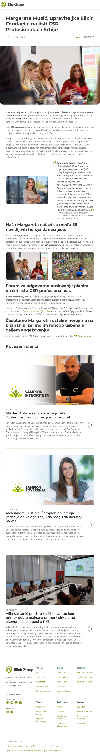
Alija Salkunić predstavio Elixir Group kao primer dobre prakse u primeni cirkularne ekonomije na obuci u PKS (40, 618)
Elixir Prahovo (62, 677)
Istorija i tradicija (43, 691)
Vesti (78, 37)
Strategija (40, 677)
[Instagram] (16, 703)
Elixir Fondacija (63, 691)
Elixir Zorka (61, 672)
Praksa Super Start (85, 711)
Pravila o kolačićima (49, 746)
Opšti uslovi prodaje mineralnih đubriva (23, 750)
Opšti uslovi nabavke (52, 750)
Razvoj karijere (83, 723)
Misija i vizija (42, 672)
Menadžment (42, 686)
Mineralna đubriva (85, 672)
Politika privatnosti (14, 746)
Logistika (40, 707)
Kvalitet (60, 707)
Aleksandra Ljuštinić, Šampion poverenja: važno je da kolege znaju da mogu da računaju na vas (44, 517)
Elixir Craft (61, 682)
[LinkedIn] (8, 703)
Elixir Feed (61, 686)
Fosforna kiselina (84, 677)
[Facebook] (20, 703)
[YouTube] (12, 703)
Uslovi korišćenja (31, 746)
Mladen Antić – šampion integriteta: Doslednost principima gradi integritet (38, 415)
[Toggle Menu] (96, 4)
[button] (27, 190)
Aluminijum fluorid (85, 682)
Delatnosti (40, 682)
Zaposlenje (82, 707)
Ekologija (60, 711)
